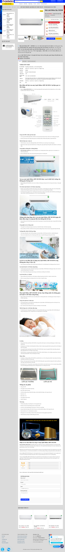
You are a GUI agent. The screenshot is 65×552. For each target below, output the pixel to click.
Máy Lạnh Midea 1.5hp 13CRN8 (24, 525)
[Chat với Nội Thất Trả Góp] (62, 546)
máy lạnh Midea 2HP (45, 442)
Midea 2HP (25, 453)
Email (21, 486)
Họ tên (22, 482)
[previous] (19, 22)
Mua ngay (58, 38)
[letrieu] (8, 1)
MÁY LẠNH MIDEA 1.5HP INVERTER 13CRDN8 (39, 526)
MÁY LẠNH (14, 7)
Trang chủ (20, 3)
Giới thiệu (25, 3)
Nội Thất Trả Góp (31, 442)
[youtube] (51, 535)
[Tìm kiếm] (39, 1)
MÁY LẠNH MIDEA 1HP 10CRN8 (54, 525)
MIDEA (18, 7)
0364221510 (53, 0)
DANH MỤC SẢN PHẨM (6, 7)
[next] (42, 22)
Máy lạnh (22, 89)
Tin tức (35, 3)
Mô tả (20, 61)
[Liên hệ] (2, 549)
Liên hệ (38, 3)
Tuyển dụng (30, 3)
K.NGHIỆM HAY (60, 0)
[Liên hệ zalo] (8, 549)
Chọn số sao (23, 478)
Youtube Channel (44, 3)
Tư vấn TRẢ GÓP (50, 38)
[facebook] (49, 535)
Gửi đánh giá (25, 499)
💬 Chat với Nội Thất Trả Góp (57, 542)
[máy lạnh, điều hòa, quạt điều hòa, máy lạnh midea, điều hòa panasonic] (25, 517)
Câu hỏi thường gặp (31, 61)
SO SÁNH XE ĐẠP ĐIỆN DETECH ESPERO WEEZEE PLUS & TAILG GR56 (10, 46)
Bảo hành (24, 61)
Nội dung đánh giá (24, 490)
